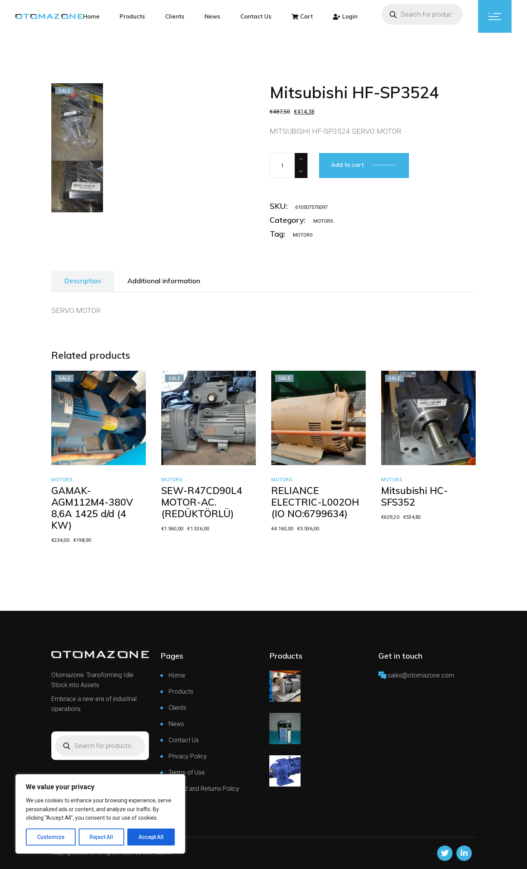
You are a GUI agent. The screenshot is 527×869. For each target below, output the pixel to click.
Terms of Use (187, 772)
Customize (50, 837)
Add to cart (347, 164)
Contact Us (184, 740)
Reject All (101, 837)
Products (181, 691)
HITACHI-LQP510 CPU (336, 732)
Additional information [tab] (163, 280)
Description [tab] (82, 280)
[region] (100, 814)
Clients (177, 707)
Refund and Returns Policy (204, 788)
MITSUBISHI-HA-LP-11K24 (334, 690)
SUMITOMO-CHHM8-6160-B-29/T (334, 775)
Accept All (151, 837)
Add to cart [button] (83, 456)
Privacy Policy (188, 756)
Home (177, 675)
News (176, 724)
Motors (323, 221)
